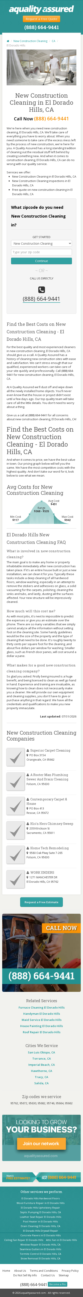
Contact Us (48, 1275)
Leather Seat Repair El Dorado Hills (40, 1216)
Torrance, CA (41, 1058)
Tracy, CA (41, 1077)
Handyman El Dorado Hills (41, 1014)
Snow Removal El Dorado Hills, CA (40, 1258)
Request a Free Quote (41, 19)
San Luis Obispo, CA (41, 1052)
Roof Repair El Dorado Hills (41, 1032)
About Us (20, 1271)
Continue (41, 261)
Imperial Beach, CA (41, 1065)
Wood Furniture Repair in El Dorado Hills (40, 1203)
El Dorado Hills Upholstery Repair (40, 1207)
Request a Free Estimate (41, 902)
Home (6, 1271)
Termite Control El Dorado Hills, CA (40, 1253)
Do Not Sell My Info (25, 1275)
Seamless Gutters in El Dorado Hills (40, 1249)
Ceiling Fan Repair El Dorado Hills (23, 1240)
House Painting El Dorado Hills (41, 1026)
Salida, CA (41, 1083)
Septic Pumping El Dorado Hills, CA (40, 1212)
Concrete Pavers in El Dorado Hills (40, 1235)
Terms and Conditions (44, 1271)
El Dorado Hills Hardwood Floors (40, 1198)
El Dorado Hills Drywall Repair (40, 1230)
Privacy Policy (70, 1271)
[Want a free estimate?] (41, 1177)
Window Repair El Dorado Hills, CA (40, 1244)
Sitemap (64, 1275)
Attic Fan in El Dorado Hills (61, 1240)
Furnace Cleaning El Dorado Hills (42, 1007)
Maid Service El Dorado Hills (42, 1020)
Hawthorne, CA (41, 1071)
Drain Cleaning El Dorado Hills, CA (40, 1226)
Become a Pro (57, 1284)
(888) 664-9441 (33, 1284)
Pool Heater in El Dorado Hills (40, 1221)
